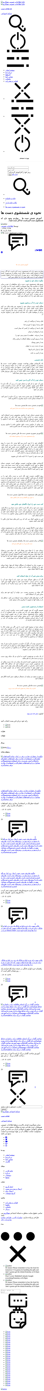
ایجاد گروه (9, 1187)
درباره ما (8, 72)
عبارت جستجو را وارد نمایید (11, 1107)
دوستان (8, 1175)
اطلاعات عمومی (7, 226)
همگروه (6, 1213)
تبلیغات (8, 79)
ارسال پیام (9, 1191)
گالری (7, 1161)
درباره (7, 1173)
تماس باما (9, 77)
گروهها (7, 75)
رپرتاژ (9, 747)
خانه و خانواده (10, 198)
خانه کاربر (9, 1171)
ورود (10, 174)
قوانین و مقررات (11, 81)
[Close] (18, 1105)
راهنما (7, 1205)
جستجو (4, 1109)
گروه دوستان (10, 1193)
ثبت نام (15, 174)
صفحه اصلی (10, 70)
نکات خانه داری (11, 203)
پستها (7, 1177)
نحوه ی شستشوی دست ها (15, 207)
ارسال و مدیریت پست (13, 1189)
